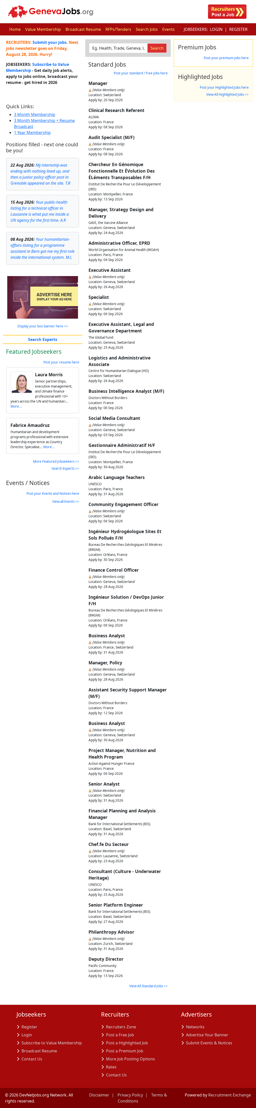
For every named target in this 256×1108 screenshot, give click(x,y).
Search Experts (42, 339)
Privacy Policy (130, 1095)
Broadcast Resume (83, 29)
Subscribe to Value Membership (52, 1043)
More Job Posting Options (130, 1059)
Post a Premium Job (124, 1051)
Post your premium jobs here (226, 58)
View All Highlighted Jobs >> (227, 94)
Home (15, 29)
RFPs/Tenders (118, 29)
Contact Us (32, 1059)
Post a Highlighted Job (127, 1043)
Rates (111, 1067)
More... (16, 406)
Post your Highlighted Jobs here (224, 87)
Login (216, 29)
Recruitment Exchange (229, 1095)
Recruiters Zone (121, 1027)
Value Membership (43, 29)
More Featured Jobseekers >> (56, 461)
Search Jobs (147, 29)
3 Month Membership (34, 114)
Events (168, 29)
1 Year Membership (32, 132)
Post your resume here (61, 362)
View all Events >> (65, 501)
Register (238, 29)
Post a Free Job (120, 1035)
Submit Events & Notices (209, 1043)
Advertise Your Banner (207, 1035)
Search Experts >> (65, 468)
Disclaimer (99, 1095)
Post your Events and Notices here (52, 493)
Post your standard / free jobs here (141, 73)
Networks (195, 1027)
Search (157, 48)
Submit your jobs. (50, 42)
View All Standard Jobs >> (148, 986)
